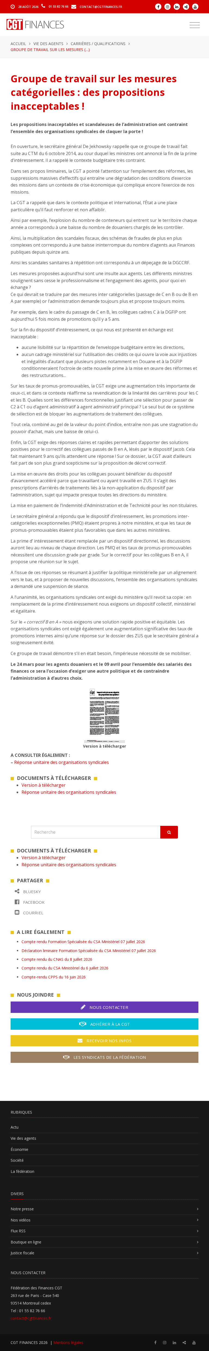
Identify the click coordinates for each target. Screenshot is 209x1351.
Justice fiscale (22, 1252)
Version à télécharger (43, 785)
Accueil (18, 43)
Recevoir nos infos (108, 1040)
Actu (15, 1127)
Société (17, 1160)
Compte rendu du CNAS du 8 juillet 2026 (56, 959)
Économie (19, 1149)
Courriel (32, 912)
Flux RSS (18, 1230)
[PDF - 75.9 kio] (104, 714)
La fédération (22, 1171)
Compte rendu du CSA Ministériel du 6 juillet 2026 (64, 968)
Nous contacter (108, 1007)
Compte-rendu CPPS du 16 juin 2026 (53, 977)
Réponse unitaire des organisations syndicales (61, 762)
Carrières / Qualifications (98, 43)
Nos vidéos (20, 1220)
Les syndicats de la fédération (109, 1057)
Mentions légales (68, 1342)
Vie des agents (48, 43)
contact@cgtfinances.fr (101, 6)
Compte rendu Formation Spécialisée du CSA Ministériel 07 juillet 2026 (83, 941)
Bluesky (31, 891)
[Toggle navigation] (194, 25)
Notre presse (22, 1208)
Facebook (33, 902)
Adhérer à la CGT (109, 1024)
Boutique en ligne (26, 1242)
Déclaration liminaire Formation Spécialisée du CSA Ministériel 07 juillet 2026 (88, 950)
